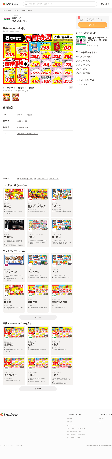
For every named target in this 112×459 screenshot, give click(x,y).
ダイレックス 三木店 (83, 65)
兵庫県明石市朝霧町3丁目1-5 (27, 134)
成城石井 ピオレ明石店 (84, 57)
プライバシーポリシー (73, 425)
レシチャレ (102, 422)
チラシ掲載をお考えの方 (73, 438)
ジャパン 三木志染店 (83, 73)
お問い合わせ (104, 4)
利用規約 (69, 422)
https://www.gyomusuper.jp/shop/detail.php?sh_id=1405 (38, 179)
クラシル (101, 418)
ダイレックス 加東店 (83, 61)
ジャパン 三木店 (81, 69)
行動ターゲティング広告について (76, 428)
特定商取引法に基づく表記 (74, 431)
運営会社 (69, 418)
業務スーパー (17, 18)
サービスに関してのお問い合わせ (76, 434)
